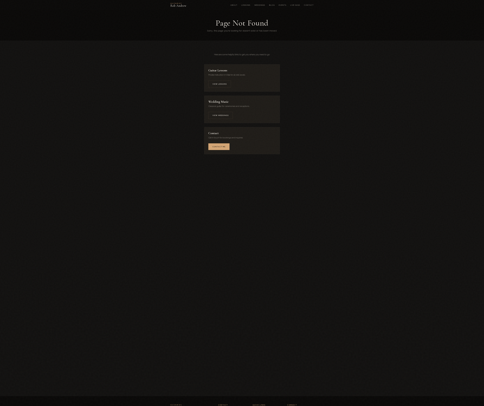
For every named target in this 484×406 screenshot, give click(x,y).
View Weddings (221, 115)
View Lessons (220, 84)
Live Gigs (295, 5)
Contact (309, 5)
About (233, 5)
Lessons (245, 5)
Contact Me (218, 147)
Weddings (259, 5)
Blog (272, 5)
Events (282, 5)
